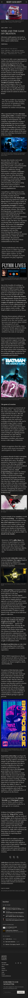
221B (17, 224)
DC (16, 53)
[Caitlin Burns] (14, 939)
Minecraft (17, 296)
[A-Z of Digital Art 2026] (14, 928)
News (10, 27)
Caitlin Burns (4, 44)
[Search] (26, 2)
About (3, 966)
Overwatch (22, 300)
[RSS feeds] (16, 963)
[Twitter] (20, 963)
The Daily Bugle (19, 198)
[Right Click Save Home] (4, 958)
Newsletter (4, 962)
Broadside (21, 769)
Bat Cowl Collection (19, 50)
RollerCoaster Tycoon (11, 298)
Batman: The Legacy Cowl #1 (7, 52)
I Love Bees (11, 127)
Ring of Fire (14, 814)
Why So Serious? (6, 125)
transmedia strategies (8, 205)
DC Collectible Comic (15, 558)
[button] (2, 2)
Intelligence (12, 65)
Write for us (4, 970)
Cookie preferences (6, 976)
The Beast (22, 52)
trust (6, 342)
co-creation (5, 353)
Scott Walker (5, 818)
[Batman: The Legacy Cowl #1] (14, 944)
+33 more (20, 53)
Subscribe (20, 992)
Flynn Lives (17, 52)
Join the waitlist (5, 964)
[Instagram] (18, 963)
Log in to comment (5, 888)
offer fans (17, 540)
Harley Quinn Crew (7, 625)
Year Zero (6, 129)
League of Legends (7, 302)
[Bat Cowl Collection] (14, 941)
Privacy (3, 974)
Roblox (23, 296)
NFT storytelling (8, 518)
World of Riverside (8, 816)
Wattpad (14, 800)
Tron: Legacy (4, 53)
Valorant (20, 302)
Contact (3, 968)
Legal (3, 972)
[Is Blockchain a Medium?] (14, 931)
